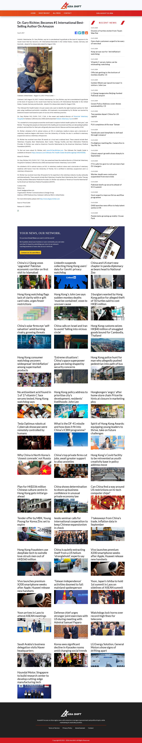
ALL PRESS (57, 13)
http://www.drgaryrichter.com (50, 199)
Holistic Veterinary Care (64, 119)
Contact (91, 728)
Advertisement (80, 728)
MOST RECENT (44, 13)
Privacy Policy (67, 728)
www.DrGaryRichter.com (54, 150)
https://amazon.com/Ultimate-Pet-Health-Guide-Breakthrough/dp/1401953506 (58, 152)
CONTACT (67, 13)
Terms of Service (54, 728)
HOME (33, 13)
